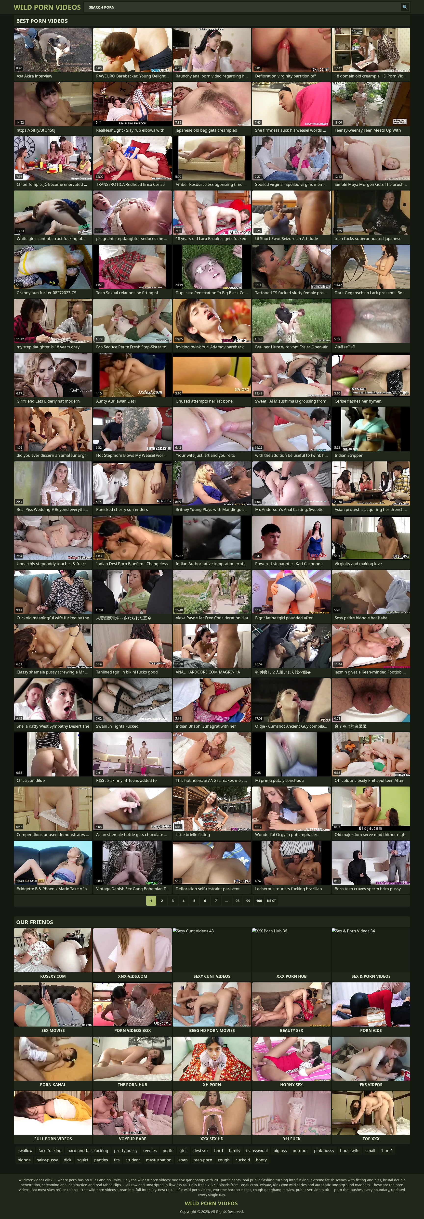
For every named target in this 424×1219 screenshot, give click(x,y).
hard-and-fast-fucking (87, 1150)
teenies (150, 1150)
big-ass (280, 1150)
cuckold (243, 1160)
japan (182, 1160)
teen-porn (203, 1160)
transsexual (257, 1150)
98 (237, 900)
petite (168, 1150)
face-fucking (50, 1150)
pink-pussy (324, 1150)
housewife (349, 1150)
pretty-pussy (125, 1150)
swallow (25, 1150)
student (133, 1160)
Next (271, 900)
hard (218, 1150)
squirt (82, 1160)
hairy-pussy (47, 1160)
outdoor (300, 1150)
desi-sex (200, 1150)
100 (259, 900)
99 (248, 900)
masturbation (159, 1160)
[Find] (405, 7)
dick (67, 1160)
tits (117, 1160)
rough (224, 1160)
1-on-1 (387, 1150)
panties (101, 1160)
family (234, 1150)
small (370, 1150)
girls (183, 1150)
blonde (24, 1160)
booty (261, 1160)
